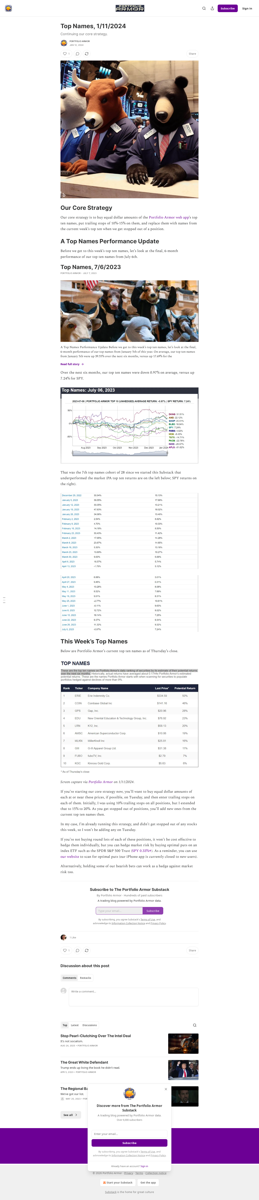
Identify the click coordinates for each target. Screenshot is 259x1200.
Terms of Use (147, 1151)
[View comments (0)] (77, 54)
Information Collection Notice (128, 1155)
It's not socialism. (71, 1041)
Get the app (148, 1182)
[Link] (55, 208)
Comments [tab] (69, 978)
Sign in (247, 8)
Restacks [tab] (85, 978)
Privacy (128, 1173)
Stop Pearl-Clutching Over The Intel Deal (95, 1036)
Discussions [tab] (89, 1025)
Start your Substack (120, 1182)
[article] (129, 1043)
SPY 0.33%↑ (141, 851)
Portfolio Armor (80, 41)
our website (69, 856)
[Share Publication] (212, 8)
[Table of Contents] (4, 600)
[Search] (204, 8)
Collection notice (155, 1173)
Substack (110, 1192)
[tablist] (76, 978)
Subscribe (228, 8)
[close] (166, 1089)
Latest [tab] (75, 1025)
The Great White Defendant (84, 1062)
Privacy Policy (158, 1155)
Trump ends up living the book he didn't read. (90, 1067)
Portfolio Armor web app (169, 217)
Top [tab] (65, 1025)
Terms (139, 1173)
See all (68, 1115)
